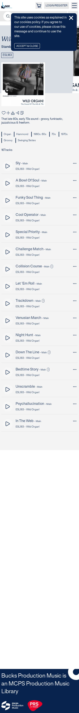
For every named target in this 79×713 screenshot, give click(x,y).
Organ (7, 134)
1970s (64, 134)
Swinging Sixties (27, 140)
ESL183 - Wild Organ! (28, 169)
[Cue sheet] (22, 113)
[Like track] (3, 113)
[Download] (13, 113)
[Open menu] (74, 5)
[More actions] (74, 163)
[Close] (71, 18)
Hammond (22, 134)
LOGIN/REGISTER (56, 5)
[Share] (17, 113)
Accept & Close (27, 46)
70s (54, 134)
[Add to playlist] (8, 113)
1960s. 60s (40, 134)
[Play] (8, 166)
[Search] (7, 16)
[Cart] (39, 5)
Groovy (8, 140)
